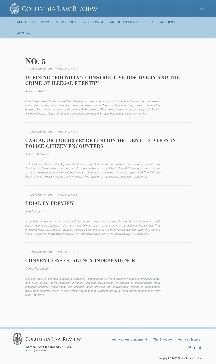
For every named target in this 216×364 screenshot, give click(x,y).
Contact (24, 32)
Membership (66, 22)
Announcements (124, 22)
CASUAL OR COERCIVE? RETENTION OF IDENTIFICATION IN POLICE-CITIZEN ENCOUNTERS (100, 143)
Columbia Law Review (190, 358)
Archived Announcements (130, 339)
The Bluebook (163, 339)
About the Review (33, 22)
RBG (149, 22)
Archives (168, 22)
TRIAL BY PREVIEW (49, 203)
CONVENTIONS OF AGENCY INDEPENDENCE (80, 261)
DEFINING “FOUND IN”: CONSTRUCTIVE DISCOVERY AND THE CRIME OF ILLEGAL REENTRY (102, 80)
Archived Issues (189, 339)
